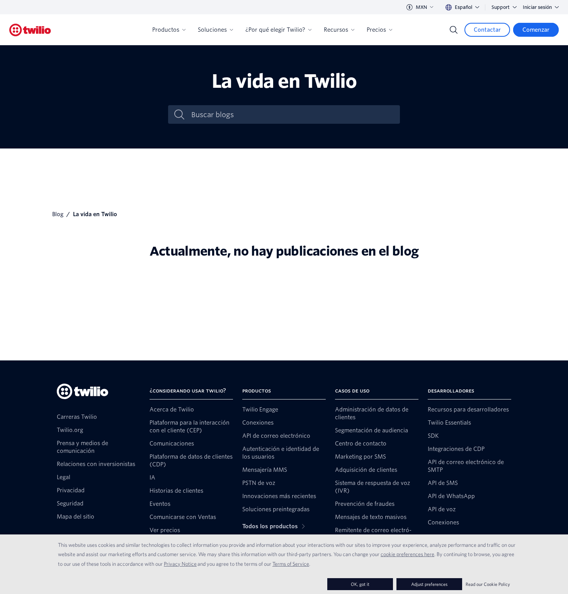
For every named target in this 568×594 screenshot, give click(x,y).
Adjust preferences (429, 584)
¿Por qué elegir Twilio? (275, 30)
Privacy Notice (180, 564)
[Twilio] (30, 30)
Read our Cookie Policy (488, 584)
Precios (376, 30)
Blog (57, 214)
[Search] (453, 30)
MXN (421, 7)
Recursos (336, 30)
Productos (165, 30)
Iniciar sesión (537, 7)
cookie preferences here (407, 554)
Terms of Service (290, 564)
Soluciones (212, 30)
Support (500, 7)
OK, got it (360, 584)
